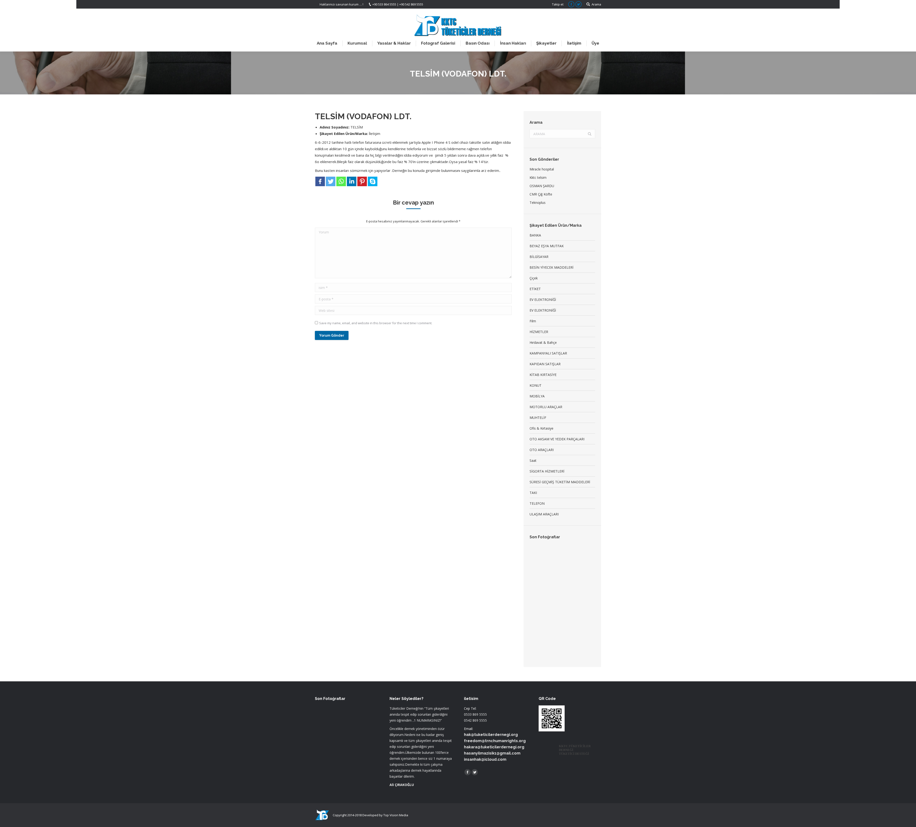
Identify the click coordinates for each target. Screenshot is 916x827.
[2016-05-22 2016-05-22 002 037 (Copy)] (539, 591)
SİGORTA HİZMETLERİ (547, 471)
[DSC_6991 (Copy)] (575, 627)
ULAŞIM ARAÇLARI (544, 514)
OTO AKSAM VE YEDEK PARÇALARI (557, 439)
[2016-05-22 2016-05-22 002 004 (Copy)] (557, 554)
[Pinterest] (362, 181)
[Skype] (372, 181)
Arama (596, 4)
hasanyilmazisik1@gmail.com (492, 753)
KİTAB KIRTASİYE (543, 374)
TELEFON (537, 503)
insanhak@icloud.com (485, 759)
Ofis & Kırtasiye (541, 428)
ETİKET (535, 289)
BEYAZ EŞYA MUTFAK (547, 246)
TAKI (533, 492)
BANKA (535, 235)
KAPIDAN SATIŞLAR (545, 364)
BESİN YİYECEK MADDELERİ (551, 267)
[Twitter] (330, 181)
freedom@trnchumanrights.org (495, 741)
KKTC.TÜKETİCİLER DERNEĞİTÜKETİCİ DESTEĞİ (575, 749)
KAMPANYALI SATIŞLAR (548, 353)
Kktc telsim (538, 177)
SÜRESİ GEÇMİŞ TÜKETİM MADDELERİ (560, 482)
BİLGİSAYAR (539, 256)
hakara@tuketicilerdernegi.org (494, 747)
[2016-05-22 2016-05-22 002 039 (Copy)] (557, 572)
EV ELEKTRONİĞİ (543, 299)
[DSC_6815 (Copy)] (539, 627)
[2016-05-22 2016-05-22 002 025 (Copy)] (557, 591)
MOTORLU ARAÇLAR (546, 407)
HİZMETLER (539, 331)
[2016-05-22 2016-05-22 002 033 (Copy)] (575, 554)
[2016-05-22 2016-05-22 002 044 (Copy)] (539, 554)
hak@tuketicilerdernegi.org (491, 734)
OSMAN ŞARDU (542, 186)
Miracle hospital (542, 169)
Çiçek (534, 278)
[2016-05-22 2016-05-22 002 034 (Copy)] (575, 591)
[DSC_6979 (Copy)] (539, 609)
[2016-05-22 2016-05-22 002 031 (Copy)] (575, 572)
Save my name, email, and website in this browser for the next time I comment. (375, 323)
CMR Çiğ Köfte (541, 194)
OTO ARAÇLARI (542, 449)
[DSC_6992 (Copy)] (575, 609)
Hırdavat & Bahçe (543, 342)
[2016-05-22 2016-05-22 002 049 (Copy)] (539, 572)
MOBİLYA (537, 396)
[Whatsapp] (341, 181)
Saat (533, 460)
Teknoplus (538, 202)
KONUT (535, 385)
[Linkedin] (351, 181)
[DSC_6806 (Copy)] (557, 609)
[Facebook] (320, 181)
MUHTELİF (538, 417)
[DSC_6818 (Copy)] (557, 627)
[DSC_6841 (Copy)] (539, 646)
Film (533, 321)
